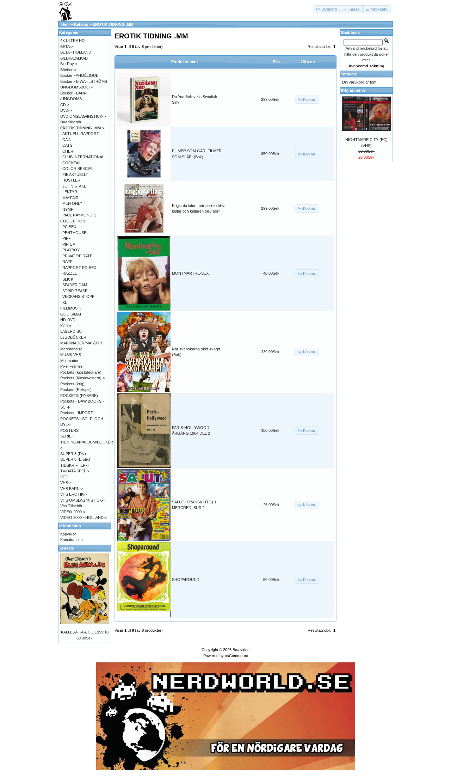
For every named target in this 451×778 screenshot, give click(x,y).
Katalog (81, 24)
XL (64, 302)
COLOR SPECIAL (77, 168)
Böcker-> (68, 70)
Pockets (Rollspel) (76, 389)
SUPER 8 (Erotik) (75, 459)
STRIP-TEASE (74, 291)
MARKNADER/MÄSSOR (81, 343)
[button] (327, 9)
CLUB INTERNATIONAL (83, 157)
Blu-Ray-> (69, 64)
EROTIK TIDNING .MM (113, 24)
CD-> (64, 105)
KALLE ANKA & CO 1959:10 (85, 632)
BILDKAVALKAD (74, 58)
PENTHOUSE (74, 233)
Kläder (65, 326)
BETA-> (66, 46)
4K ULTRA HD (72, 40)
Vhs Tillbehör (71, 506)
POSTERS (69, 430)
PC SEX (69, 227)
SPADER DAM (74, 285)
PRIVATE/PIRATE (77, 256)
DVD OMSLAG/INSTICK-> (83, 116)
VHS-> (66, 482)
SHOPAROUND (185, 579)
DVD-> (66, 110)
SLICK (67, 279)
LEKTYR (69, 192)
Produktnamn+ (185, 62)
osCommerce (236, 656)
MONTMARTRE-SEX (190, 273)
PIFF (66, 238)
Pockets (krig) (72, 384)
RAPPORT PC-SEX (79, 267)
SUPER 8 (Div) (73, 454)
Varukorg (349, 74)
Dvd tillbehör (70, 122)
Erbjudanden (353, 90)
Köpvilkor (68, 534)
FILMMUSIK (70, 308)
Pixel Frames (71, 366)
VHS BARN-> (71, 488)
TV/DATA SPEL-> (74, 471)
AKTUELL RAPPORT (80, 133)
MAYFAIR (70, 198)
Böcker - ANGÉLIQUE (79, 75)
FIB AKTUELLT (75, 174)
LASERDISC (71, 331)
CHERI (68, 151)
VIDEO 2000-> (72, 512)
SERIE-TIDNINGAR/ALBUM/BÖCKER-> (87, 442)
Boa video (241, 650)
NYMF (67, 209)
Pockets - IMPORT (76, 413)
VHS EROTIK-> (73, 494)
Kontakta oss (71, 540)
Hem (65, 24)
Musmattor (69, 361)
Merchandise (71, 349)
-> (82, 128)
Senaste (66, 548)
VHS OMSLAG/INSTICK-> (82, 500)
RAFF (67, 261)
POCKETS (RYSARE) (79, 395)
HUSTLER (71, 180)
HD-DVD (67, 320)
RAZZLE (69, 273)
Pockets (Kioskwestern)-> (82, 378)
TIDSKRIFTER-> (74, 465)
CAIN (67, 139)
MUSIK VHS (70, 355)
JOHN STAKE (74, 186)
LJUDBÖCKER (73, 337)
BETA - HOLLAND (75, 52)
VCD (64, 477)
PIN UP (68, 244)
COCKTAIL (71, 163)
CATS (67, 145)
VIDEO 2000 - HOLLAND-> (83, 517)
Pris (276, 62)
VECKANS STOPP (78, 296)
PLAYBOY (71, 250)
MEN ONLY (72, 203)
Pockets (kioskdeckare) (80, 372)
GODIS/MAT (71, 314)
